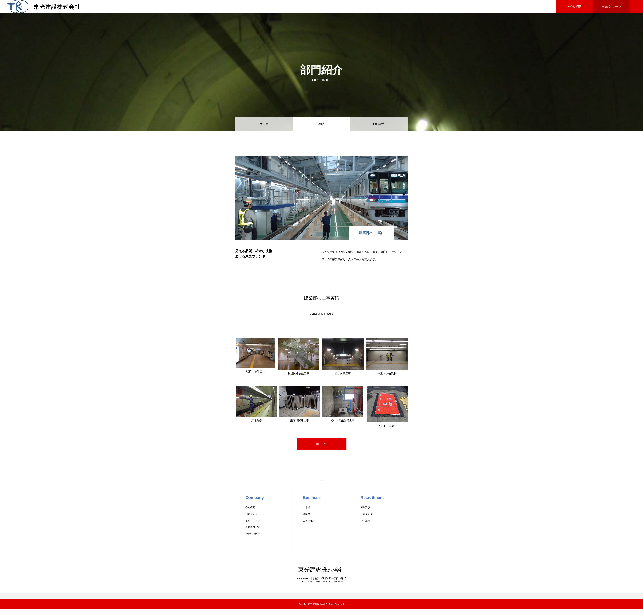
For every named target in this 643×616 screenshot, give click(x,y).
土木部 (264, 123)
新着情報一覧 (252, 527)
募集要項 (365, 507)
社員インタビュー (370, 514)
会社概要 (250, 507)
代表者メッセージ (254, 514)
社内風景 (365, 521)
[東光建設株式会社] (17, 6)
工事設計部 (379, 123)
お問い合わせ (252, 534)
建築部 (306, 514)
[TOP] (321, 481)
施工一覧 (321, 444)
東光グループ (252, 521)
